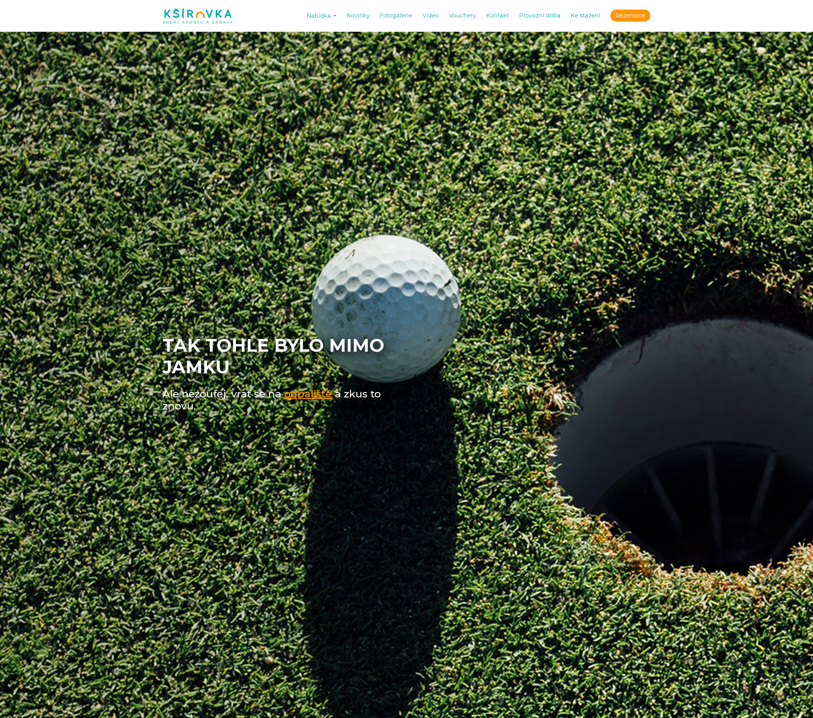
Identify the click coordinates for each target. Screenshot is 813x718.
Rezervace (630, 15)
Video (430, 15)
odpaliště (308, 394)
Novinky (358, 15)
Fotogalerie (396, 15)
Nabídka (319, 15)
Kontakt (497, 15)
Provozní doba (540, 15)
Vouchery (462, 15)
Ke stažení (585, 15)
